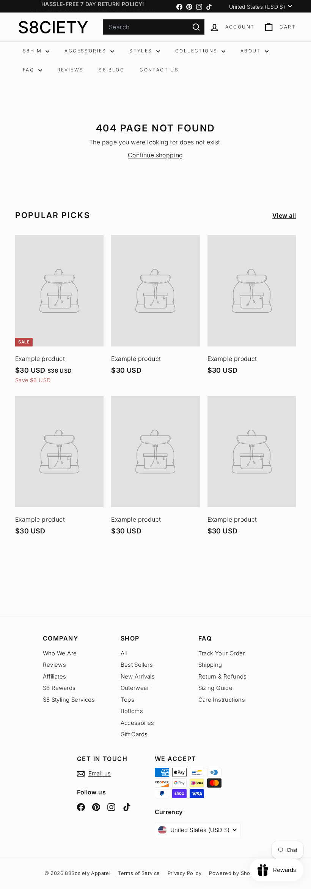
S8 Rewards (59, 687)
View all (284, 215)
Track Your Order (221, 653)
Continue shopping (155, 155)
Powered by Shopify (234, 873)
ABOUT (251, 51)
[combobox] (153, 27)
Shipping (210, 664)
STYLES (141, 51)
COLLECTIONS (197, 51)
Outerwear (135, 687)
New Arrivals (138, 676)
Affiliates (54, 676)
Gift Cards (134, 734)
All (124, 653)
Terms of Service (139, 873)
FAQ (29, 70)
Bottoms (132, 711)
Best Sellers (137, 664)
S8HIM (33, 51)
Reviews (54, 664)
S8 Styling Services (69, 699)
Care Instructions (221, 699)
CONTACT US (159, 70)
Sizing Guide (215, 687)
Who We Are (60, 653)
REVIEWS (70, 70)
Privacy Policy (185, 873)
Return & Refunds (222, 676)
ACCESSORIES (86, 51)
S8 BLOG (111, 70)
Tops (128, 699)
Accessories (137, 722)
